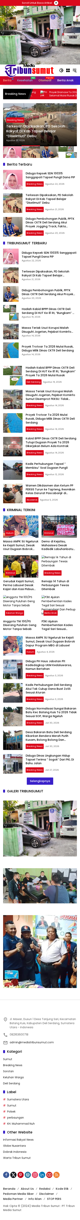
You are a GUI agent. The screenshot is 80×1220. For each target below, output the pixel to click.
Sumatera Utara (18, 1099)
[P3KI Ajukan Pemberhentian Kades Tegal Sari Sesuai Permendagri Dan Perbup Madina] (59, 606)
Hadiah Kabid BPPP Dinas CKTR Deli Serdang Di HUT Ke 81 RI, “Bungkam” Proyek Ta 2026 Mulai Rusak (47, 311)
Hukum (10, 533)
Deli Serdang (34, 381)
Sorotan (8, 1071)
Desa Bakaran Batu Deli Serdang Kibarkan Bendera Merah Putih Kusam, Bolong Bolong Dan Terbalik (49, 738)
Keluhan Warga (14, 612)
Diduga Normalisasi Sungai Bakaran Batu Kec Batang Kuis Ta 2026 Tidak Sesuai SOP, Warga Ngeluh (51, 712)
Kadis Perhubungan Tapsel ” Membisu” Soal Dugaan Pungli (47, 466)
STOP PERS (54, 1199)
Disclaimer (46, 1194)
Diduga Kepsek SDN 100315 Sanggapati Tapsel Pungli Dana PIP (51, 175)
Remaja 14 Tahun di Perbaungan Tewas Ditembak (55, 585)
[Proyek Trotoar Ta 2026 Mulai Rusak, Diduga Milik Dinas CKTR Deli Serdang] (11, 350)
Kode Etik (62, 1189)
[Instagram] (35, 1175)
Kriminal (48, 533)
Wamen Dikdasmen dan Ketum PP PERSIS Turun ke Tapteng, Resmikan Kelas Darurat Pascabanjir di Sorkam (50, 491)
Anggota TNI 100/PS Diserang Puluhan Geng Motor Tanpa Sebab (19, 625)
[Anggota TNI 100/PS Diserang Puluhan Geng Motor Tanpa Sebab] (20, 606)
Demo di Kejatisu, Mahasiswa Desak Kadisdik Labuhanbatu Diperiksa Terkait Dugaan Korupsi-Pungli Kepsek (58, 545)
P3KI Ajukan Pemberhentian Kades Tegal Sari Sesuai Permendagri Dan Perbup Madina (57, 625)
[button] (61, 70)
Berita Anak (50, 612)
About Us (27, 1189)
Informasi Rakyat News (18, 1140)
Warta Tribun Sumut (17, 1158)
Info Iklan (35, 1199)
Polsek (11, 1111)
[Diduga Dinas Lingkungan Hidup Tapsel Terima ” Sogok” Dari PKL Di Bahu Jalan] (13, 764)
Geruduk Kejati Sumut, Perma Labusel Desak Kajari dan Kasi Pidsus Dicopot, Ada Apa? (18, 585)
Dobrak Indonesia (14, 1152)
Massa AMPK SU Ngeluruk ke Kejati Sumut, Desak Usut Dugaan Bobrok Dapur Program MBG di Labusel (20, 545)
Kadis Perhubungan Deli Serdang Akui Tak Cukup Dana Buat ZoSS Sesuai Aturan (49, 688)
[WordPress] (28, 1175)
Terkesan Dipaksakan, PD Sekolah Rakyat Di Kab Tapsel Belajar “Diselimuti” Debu (49, 199)
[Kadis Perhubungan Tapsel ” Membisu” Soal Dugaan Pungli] (13, 470)
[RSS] (56, 1175)
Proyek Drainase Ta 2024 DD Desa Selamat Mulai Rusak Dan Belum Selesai (45, 94)
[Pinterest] (20, 1175)
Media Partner (13, 1199)
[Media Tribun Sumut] (29, 70)
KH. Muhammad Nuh (21, 1124)
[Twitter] (13, 1175)
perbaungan (15, 1118)
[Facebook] (6, 1175)
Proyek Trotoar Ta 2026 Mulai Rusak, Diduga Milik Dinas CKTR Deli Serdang (48, 348)
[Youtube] (49, 1175)
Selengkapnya (40, 781)
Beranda (9, 1189)
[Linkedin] (42, 1175)
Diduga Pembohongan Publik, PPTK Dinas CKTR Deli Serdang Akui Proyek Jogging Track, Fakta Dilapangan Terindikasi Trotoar (42, 131)
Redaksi (44, 1189)
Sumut (7, 1059)
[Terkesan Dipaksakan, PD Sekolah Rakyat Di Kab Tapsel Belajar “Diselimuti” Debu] (13, 203)
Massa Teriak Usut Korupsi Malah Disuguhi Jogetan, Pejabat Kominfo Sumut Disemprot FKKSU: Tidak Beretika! (46, 330)
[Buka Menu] (68, 70)
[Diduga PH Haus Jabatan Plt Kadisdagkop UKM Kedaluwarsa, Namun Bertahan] (13, 669)
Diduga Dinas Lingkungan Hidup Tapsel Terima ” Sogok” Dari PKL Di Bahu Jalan (50, 759)
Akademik (32, 499)
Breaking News (19, 120)
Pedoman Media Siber (18, 1194)
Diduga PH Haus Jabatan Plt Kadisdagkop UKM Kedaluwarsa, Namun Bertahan (49, 665)
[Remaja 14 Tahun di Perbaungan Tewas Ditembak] (59, 566)
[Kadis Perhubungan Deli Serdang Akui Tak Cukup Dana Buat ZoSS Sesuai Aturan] (13, 693)
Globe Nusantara (14, 1146)
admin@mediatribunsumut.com (32, 1042)
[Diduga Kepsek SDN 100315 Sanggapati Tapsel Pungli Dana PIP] (13, 179)
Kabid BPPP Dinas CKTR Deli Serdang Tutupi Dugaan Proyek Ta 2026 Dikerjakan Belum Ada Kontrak (51, 442)
